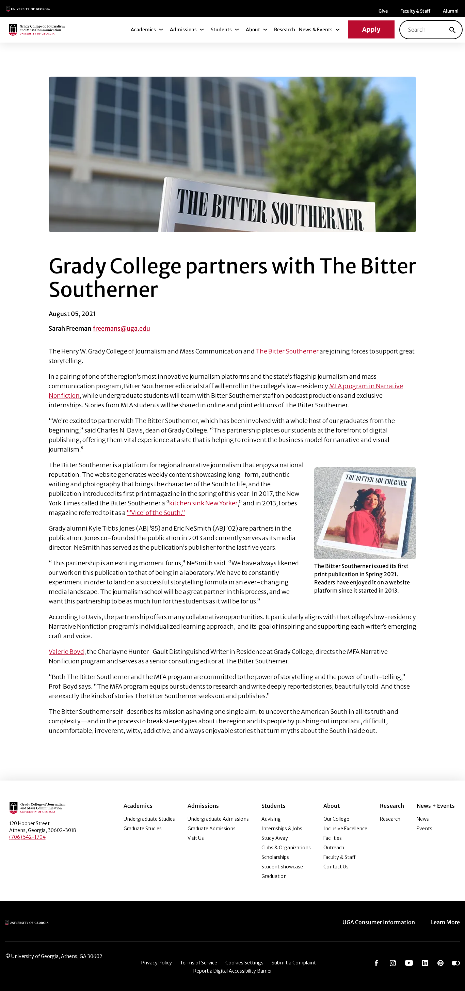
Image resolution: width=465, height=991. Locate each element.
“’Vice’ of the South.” (156, 513)
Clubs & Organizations (286, 848)
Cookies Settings (244, 963)
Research (284, 30)
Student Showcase (282, 867)
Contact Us (336, 867)
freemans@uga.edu (121, 328)
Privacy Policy (156, 963)
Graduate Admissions (212, 828)
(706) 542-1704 (27, 837)
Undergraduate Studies (149, 819)
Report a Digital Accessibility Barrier (232, 971)
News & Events (316, 30)
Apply (371, 29)
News (423, 819)
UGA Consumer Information (378, 922)
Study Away (274, 838)
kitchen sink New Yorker (203, 503)
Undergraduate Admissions (218, 819)
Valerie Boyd (66, 652)
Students (221, 30)
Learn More (445, 922)
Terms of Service (198, 963)
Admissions (183, 30)
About (253, 30)
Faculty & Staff (415, 11)
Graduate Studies (143, 828)
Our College (336, 819)
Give (383, 11)
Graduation (274, 876)
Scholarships (275, 857)
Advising (271, 819)
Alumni (451, 11)
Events (424, 828)
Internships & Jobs (281, 828)
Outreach (333, 848)
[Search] (452, 29)
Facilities (332, 838)
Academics (143, 30)
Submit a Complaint (294, 963)
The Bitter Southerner (287, 351)
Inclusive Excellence (345, 828)
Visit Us (196, 838)
